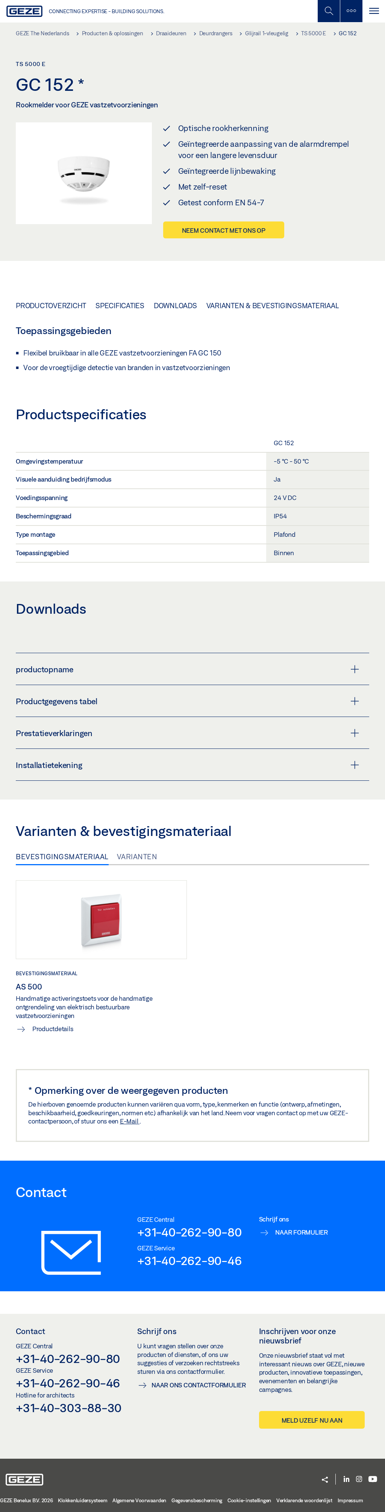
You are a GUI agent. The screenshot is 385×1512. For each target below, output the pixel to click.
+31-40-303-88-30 (68, 1407)
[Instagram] (359, 1479)
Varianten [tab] (137, 856)
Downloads (175, 305)
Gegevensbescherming (196, 1500)
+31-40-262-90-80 (189, 1232)
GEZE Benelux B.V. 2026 (26, 1500)
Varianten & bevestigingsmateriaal (272, 305)
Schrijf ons (157, 1331)
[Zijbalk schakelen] (351, 11)
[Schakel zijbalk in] (328, 11)
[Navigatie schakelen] (373, 11)
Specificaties (119, 305)
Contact (30, 1331)
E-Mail (129, 1121)
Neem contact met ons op (223, 230)
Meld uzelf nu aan (312, 1420)
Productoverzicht (51, 305)
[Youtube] (373, 1479)
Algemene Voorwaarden (139, 1500)
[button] (324, 1480)
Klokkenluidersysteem (82, 1500)
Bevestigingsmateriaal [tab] (62, 856)
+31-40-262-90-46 (189, 1260)
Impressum (350, 1500)
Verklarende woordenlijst (304, 1500)
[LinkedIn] (346, 1479)
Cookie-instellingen (249, 1500)
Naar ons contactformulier (199, 1385)
